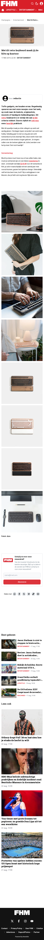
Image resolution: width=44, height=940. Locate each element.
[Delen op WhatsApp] (14, 594)
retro (3, 118)
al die (35, 118)
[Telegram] (29, 594)
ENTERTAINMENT (27, 10)
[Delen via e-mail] (38, 594)
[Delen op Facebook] (19, 594)
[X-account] (12, 921)
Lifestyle (21, 683)
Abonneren (22, 582)
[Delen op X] (24, 594)
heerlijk (9, 123)
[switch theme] (36, 3)
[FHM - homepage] (9, 3)
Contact (4, 928)
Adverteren (10, 932)
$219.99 (23, 164)
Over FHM (29, 928)
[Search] (32, 3)
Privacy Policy (16, 928)
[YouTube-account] (32, 921)
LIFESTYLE (10, 10)
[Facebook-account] (18, 921)
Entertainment (24, 58)
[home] (2, 10)
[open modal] (41, 3)
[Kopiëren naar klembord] (33, 594)
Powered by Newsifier (22, 937)
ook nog (35, 121)
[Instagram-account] (25, 921)
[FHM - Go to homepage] (22, 912)
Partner (37, 932)
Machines (21, 695)
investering (33, 161)
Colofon (39, 928)
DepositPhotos (24, 932)
